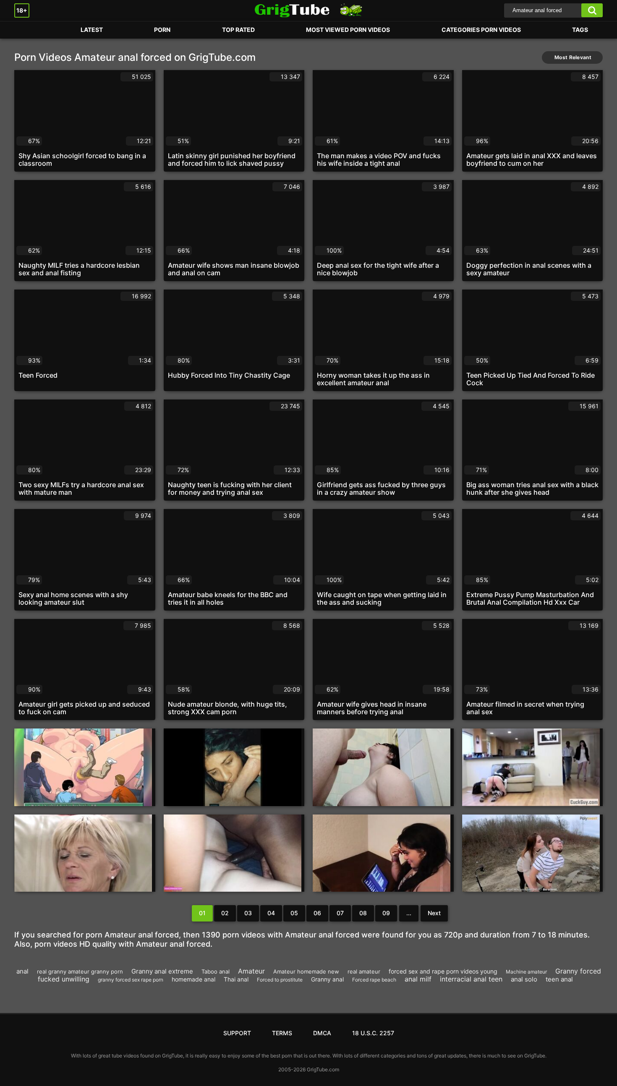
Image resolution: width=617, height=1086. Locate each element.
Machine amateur (526, 972)
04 (271, 912)
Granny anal (327, 979)
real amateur (364, 971)
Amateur (251, 971)
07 (340, 912)
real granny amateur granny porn (80, 971)
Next (434, 912)
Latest (92, 29)
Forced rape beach (374, 979)
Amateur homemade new (306, 971)
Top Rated (238, 29)
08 (363, 912)
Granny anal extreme (162, 971)
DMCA (322, 1032)
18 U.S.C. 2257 (373, 1032)
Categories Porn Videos (481, 29)
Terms (282, 1032)
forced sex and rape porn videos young (443, 971)
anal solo (524, 979)
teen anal (559, 979)
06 (317, 912)
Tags (580, 29)
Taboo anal (215, 971)
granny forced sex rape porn (130, 979)
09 (386, 912)
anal (22, 971)
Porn (29, 30)
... (408, 912)
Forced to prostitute (280, 979)
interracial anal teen (471, 979)
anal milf (418, 979)
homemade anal (193, 979)
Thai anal (236, 979)
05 (294, 912)
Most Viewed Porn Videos (348, 29)
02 (225, 912)
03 (248, 912)
